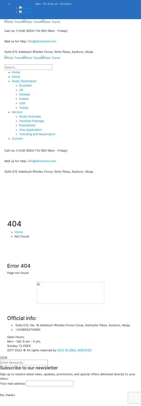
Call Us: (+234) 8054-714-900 (25, 31)
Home (19, 232)
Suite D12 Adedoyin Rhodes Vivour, (28, 52)
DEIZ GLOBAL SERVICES (74, 350)
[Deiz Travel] (13, 21)
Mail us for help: (15, 41)
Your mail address (12, 383)
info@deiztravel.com (42, 41)
